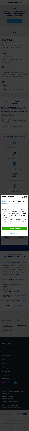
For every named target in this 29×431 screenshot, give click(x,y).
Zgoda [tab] (4, 201)
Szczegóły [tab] (12, 201)
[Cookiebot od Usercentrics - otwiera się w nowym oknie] (20, 197)
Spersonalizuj (13, 233)
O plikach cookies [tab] (22, 201)
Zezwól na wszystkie (14, 228)
